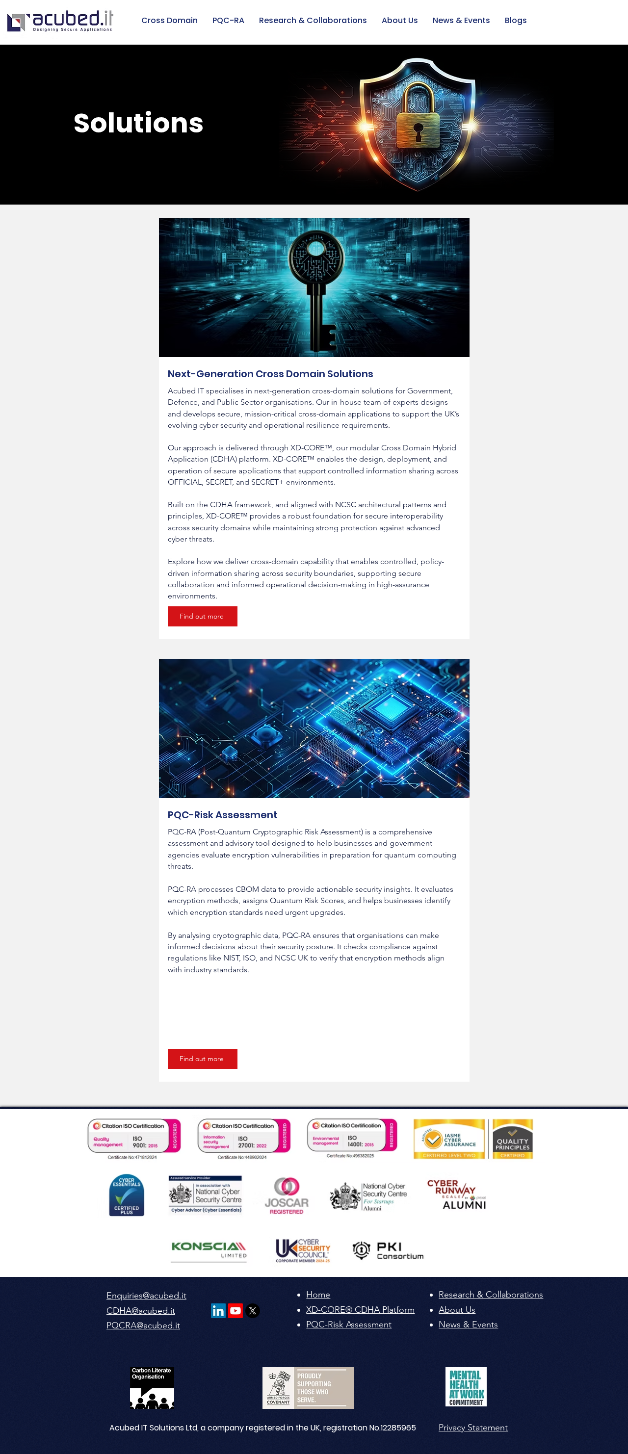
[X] (252, 1310)
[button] (515, 20)
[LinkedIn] (218, 1310)
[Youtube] (235, 1310)
